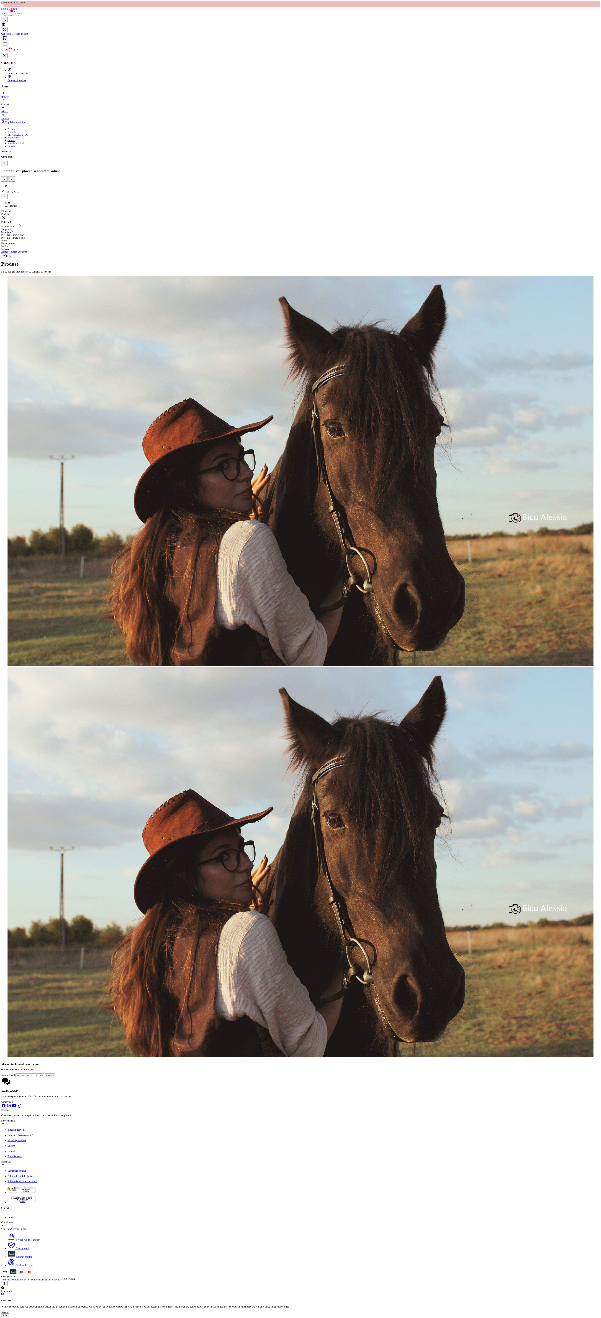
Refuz (5, 1315)
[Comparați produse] (3, 25)
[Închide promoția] (2, 5)
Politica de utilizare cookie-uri (22, 1181)
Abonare (50, 1075)
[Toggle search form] (4, 19)
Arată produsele (9, 251)
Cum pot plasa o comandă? (21, 1135)
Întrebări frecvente (17, 1129)
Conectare (6, 33)
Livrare (11, 1145)
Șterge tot (6, 229)
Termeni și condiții (17, 1170)
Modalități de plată (17, 1140)
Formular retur (15, 1156)
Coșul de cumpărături (15, 122)
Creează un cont (19, 33)
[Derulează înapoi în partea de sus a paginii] (4, 1283)
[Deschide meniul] (5, 44)
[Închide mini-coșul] (4, 163)
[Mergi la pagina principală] (12, 15)
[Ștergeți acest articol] (20, 226)
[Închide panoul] (4, 196)
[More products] (11, 179)
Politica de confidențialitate (21, 1176)
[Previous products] (4, 179)
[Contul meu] (4, 29)
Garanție (12, 1151)
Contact (11, 1217)
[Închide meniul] (4, 55)
